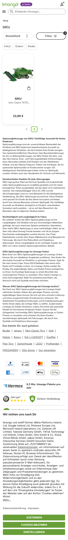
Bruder (6, 330)
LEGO (39, 343)
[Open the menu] (4, 11)
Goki (51, 330)
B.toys (17, 337)
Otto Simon (28, 350)
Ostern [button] (19, 46)
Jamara (18, 330)
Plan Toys (8, 343)
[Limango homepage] (10, 4)
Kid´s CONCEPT (33, 337)
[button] (17, 36)
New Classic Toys (35, 330)
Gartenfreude (24, 343)
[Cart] (29, 88)
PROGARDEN (10, 350)
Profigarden (52, 343)
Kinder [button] (31, 46)
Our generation (47, 350)
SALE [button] (7, 46)
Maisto (6, 337)
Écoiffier (51, 337)
